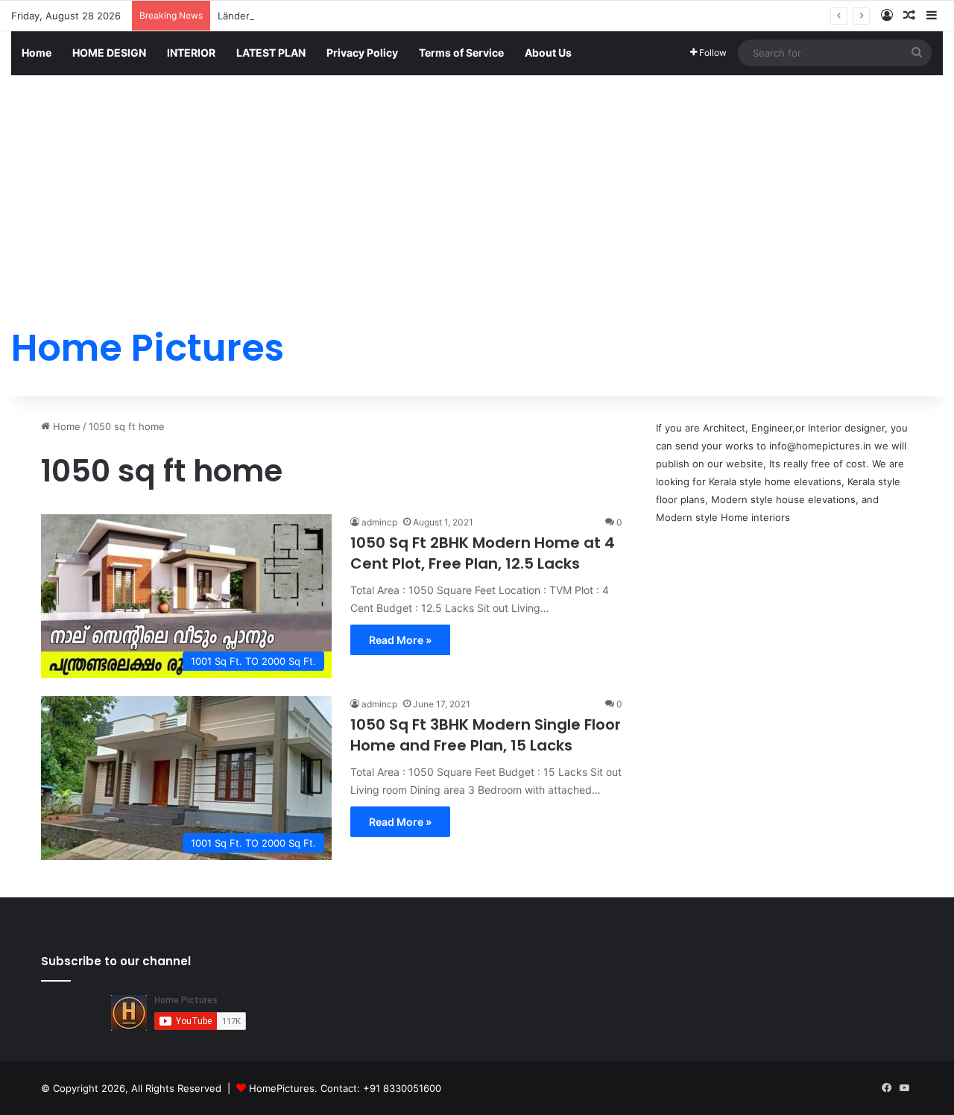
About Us (548, 52)
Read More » (400, 640)
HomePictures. (284, 1088)
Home (36, 52)
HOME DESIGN (109, 52)
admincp (379, 522)
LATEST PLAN (271, 52)
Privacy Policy (362, 52)
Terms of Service (461, 52)
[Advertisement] (477, 187)
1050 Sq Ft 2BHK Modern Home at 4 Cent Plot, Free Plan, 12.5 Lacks (482, 553)
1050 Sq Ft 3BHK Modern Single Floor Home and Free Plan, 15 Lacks (485, 735)
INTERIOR (191, 52)
